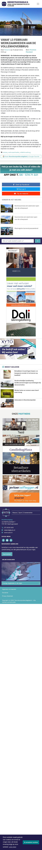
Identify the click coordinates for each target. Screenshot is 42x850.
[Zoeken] (37, 241)
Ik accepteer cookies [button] (31, 842)
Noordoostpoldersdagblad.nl (17, 2)
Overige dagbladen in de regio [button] (12, 583)
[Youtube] (7, 540)
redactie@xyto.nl (9, 530)
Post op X (22, 189)
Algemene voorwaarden (9, 589)
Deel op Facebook (22, 185)
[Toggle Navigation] (38, 3)
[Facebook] (3, 540)
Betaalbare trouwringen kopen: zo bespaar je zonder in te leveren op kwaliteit (26, 373)
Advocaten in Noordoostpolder (25, 400)
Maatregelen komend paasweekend (26, 228)
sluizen (5, 152)
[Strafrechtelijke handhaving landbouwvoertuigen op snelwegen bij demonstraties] (7, 384)
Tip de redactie (22, 194)
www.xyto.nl (8, 532)
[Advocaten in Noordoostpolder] (7, 403)
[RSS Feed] (11, 540)
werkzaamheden (13, 152)
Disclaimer (5, 592)
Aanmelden (7, 554)
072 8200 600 (9, 527)
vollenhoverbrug (25, 152)
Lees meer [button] (12, 847)
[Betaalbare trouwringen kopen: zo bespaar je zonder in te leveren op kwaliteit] (7, 374)
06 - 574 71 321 (28, 174)
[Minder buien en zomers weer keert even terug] (7, 393)
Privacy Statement (7, 596)
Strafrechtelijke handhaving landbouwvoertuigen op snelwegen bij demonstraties (27, 383)
